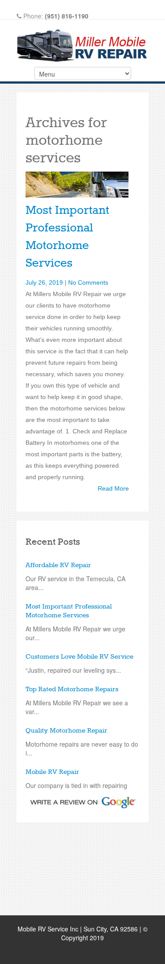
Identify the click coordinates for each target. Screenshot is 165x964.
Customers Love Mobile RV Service (79, 657)
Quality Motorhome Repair (66, 731)
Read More (113, 488)
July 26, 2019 (44, 282)
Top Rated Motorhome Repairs (72, 689)
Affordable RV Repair (58, 565)
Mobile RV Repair (52, 772)
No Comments (88, 282)
